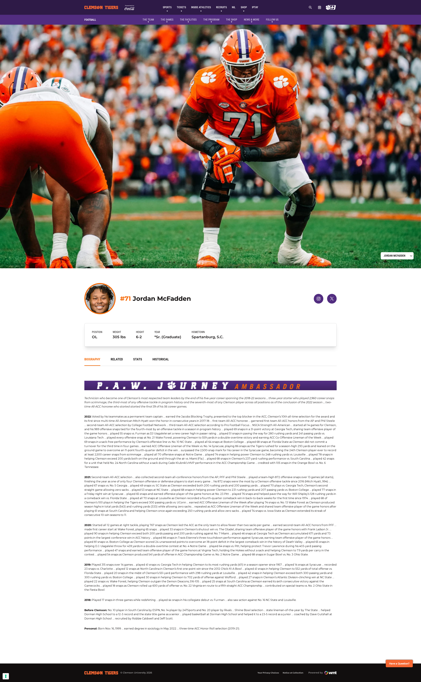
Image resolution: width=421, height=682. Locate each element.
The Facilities (188, 19)
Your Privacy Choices (268, 672)
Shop (244, 7)
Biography (92, 359)
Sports (167, 7)
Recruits (221, 7)
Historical (160, 359)
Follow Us (272, 19)
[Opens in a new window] (331, 7)
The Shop (231, 19)
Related (117, 359)
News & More (251, 19)
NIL (233, 7)
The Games (167, 19)
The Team (148, 19)
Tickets (181, 7)
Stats (137, 359)
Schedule (319, 7)
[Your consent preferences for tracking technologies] (6, 676)
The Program (211, 19)
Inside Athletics (201, 7)
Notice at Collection (293, 672)
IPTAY (255, 7)
